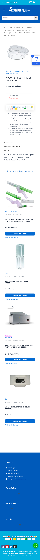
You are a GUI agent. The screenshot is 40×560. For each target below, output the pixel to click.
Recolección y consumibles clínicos (17, 30)
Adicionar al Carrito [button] (20, 234)
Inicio (6, 27)
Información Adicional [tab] (12, 146)
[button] (4, 9)
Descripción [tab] (8, 143)
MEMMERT (9, 337)
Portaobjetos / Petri (10, 33)
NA (6, 399)
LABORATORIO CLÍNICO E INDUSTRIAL (22, 27)
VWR (7, 273)
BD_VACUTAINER (11, 211)
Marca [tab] (6, 150)
